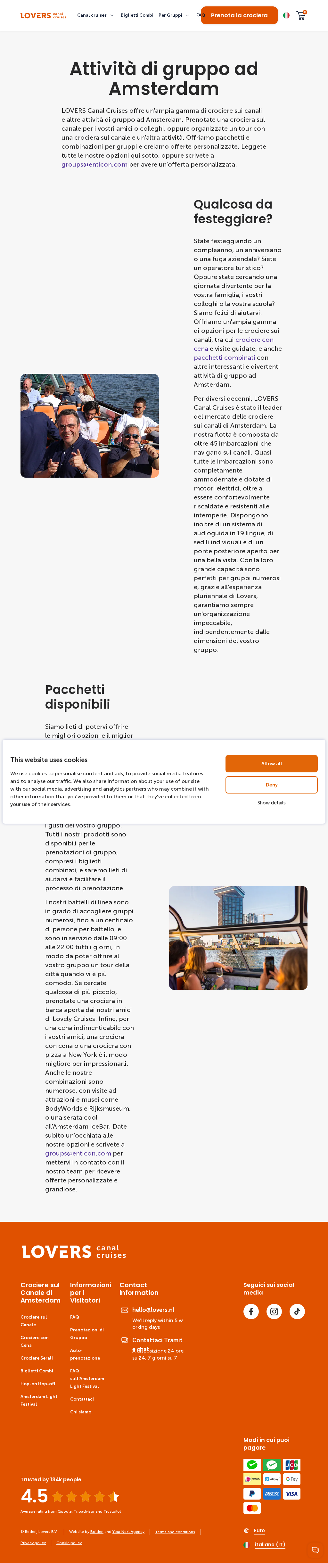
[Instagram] (274, 1311)
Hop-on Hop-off (37, 1383)
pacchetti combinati (224, 357)
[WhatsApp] (315, 1550)
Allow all (271, 764)
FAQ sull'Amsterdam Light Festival (87, 1378)
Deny (272, 785)
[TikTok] (297, 1311)
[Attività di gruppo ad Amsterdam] (43, 15)
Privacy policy (33, 1543)
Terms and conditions (175, 1532)
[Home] (74, 1257)
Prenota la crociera (239, 15)
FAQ (74, 1317)
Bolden (96, 1531)
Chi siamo (80, 1412)
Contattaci (82, 1399)
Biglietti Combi (36, 1371)
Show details (272, 803)
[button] (96, 15)
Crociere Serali (36, 1358)
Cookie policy (69, 1543)
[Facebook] (251, 1311)
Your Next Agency (128, 1531)
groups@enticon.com (94, 164)
